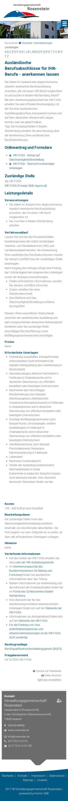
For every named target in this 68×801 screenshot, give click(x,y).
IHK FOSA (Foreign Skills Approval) (26, 185)
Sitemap (28, 780)
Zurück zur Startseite (48, 671)
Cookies (42, 780)
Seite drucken (52, 675)
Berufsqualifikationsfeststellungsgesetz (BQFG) (33, 648)
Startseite (27, 43)
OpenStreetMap (16, 725)
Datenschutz (56, 775)
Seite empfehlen (51, 680)
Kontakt (22, 775)
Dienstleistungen (43, 43)
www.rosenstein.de (18, 730)
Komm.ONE (42, 793)
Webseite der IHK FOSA (32, 620)
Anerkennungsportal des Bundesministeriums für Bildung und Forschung (30, 571)
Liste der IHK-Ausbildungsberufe (34, 562)
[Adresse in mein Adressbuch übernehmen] (59, 701)
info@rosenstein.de (18, 736)
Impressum (38, 775)
